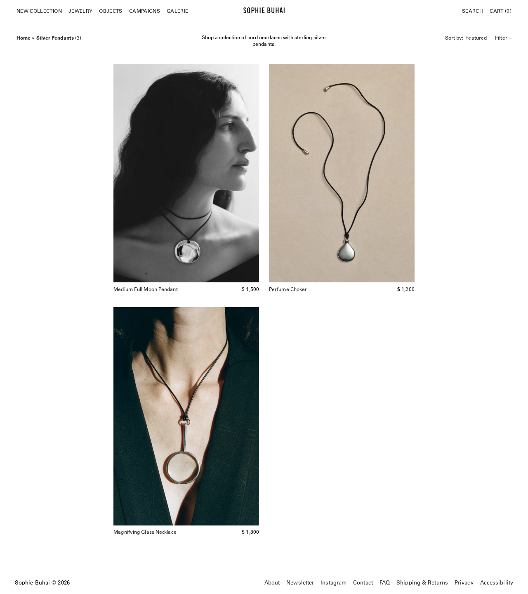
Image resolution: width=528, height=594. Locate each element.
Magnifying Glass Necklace (145, 531)
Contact (363, 582)
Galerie (177, 10)
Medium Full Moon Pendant (145, 289)
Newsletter (300, 582)
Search (472, 10)
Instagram (333, 582)
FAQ (385, 582)
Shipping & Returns (422, 582)
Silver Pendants (58, 36)
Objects (110, 10)
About (272, 582)
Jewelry (80, 10)
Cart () (501, 10)
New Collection (39, 10)
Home (23, 36)
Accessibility (496, 582)
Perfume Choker (288, 289)
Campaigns (144, 10)
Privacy (464, 582)
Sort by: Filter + (478, 37)
